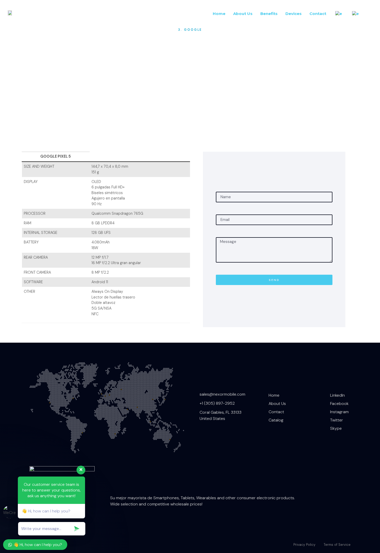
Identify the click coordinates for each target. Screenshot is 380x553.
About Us (243, 13)
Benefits (269, 13)
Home (219, 13)
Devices (293, 13)
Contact (317, 13)
